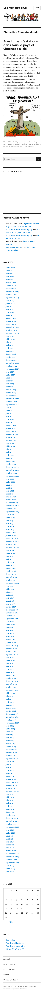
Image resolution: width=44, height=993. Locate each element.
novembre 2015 (12, 648)
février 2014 (10, 708)
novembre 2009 (12, 857)
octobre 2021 (11, 437)
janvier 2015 (11, 678)
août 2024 (10, 336)
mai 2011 (9, 803)
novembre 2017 (12, 577)
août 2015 (10, 657)
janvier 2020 (11, 500)
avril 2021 (10, 455)
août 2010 (10, 830)
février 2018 (10, 568)
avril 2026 (10, 277)
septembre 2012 (12, 758)
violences (12, 146)
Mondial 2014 (35, 144)
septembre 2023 (12, 369)
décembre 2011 (12, 782)
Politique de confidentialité (27, 987)
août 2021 (10, 443)
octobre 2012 (11, 756)
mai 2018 (9, 559)
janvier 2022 (11, 428)
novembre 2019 (12, 506)
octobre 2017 (11, 580)
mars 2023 (10, 387)
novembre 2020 (12, 470)
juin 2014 (9, 696)
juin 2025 (10, 306)
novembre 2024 (12, 327)
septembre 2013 (12, 723)
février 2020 (11, 497)
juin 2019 (9, 521)
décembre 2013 (12, 714)
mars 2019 (10, 529)
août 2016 (10, 622)
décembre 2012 (12, 750)
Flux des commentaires (15, 946)
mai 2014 (9, 699)
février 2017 (10, 604)
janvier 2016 (11, 642)
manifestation (25, 144)
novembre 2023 (12, 363)
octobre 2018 (11, 544)
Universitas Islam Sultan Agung (19, 229)
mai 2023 (9, 381)
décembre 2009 (12, 854)
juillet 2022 (10, 411)
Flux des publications (14, 943)
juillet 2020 (10, 482)
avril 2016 (10, 634)
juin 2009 (10, 872)
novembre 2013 (12, 717)
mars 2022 (10, 422)
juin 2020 (10, 485)
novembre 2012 (12, 753)
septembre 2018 (12, 547)
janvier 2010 (11, 851)
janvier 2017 (11, 607)
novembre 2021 (12, 434)
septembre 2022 (12, 405)
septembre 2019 (12, 512)
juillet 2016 (10, 625)
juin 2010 (9, 836)
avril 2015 (10, 669)
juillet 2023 (10, 375)
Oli (4, 146)
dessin (11, 144)
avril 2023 (10, 384)
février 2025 (11, 318)
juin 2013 (9, 732)
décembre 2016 (12, 610)
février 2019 (11, 532)
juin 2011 (9, 800)
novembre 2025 (12, 292)
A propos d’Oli (9, 964)
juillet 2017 (10, 589)
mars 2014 (10, 705)
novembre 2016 (12, 613)
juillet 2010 (10, 833)
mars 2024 (10, 351)
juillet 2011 (10, 797)
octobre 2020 (11, 473)
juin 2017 (9, 592)
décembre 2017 (12, 574)
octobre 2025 (11, 295)
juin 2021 (9, 449)
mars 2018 (10, 565)
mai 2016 (9, 631)
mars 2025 (10, 315)
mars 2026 (10, 280)
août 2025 (10, 300)
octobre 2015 (11, 651)
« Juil (11, 922)
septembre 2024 (12, 333)
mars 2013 (10, 741)
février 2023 (11, 390)
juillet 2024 (10, 339)
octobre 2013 (11, 720)
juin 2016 (9, 628)
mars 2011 (10, 809)
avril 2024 (10, 348)
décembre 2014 (12, 681)
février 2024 (11, 354)
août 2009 (10, 866)
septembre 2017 (12, 583)
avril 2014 (10, 702)
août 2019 (10, 515)
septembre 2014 (12, 690)
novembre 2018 (12, 541)
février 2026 (11, 283)
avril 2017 (10, 598)
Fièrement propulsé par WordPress (15, 989)
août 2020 (10, 479)
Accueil (6, 959)
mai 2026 (10, 274)
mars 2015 (10, 672)
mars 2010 (10, 845)
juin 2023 (9, 378)
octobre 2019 (11, 509)
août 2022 (10, 408)
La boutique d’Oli (10, 969)
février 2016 (11, 640)
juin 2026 (10, 271)
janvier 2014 (11, 711)
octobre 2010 (11, 824)
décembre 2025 (12, 289)
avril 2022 (10, 419)
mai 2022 (9, 416)
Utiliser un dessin (10, 980)
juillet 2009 (10, 869)
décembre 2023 (12, 360)
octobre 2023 (11, 366)
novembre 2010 (12, 821)
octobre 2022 (11, 402)
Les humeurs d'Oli (15, 7)
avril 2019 (10, 526)
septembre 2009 (12, 863)
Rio (7, 146)
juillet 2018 (10, 553)
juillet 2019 (10, 518)
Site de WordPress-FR (15, 949)
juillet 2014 (10, 693)
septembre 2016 (12, 619)
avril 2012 (10, 770)
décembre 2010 (12, 818)
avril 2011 (9, 806)
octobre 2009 (11, 860)
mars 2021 (10, 458)
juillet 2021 (10, 446)
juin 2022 (10, 413)
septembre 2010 (12, 827)
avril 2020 (10, 491)
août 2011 (9, 794)
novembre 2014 (12, 684)
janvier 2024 (11, 357)
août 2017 (10, 586)
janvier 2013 (11, 747)
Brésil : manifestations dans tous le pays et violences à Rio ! (20, 45)
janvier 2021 (11, 464)
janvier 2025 (11, 321)
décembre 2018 (12, 538)
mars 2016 (10, 637)
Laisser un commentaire (25, 146)
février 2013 (10, 744)
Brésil (31, 142)
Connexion (10, 940)
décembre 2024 (12, 324)
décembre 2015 (12, 645)
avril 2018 (10, 562)
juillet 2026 (10, 268)
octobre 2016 (11, 616)
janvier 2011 (10, 815)
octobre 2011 (11, 788)
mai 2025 (9, 309)
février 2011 (10, 812)
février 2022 (11, 425)
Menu (37, 8)
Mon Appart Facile (13, 247)
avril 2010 (10, 842)
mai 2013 (9, 735)
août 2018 (10, 550)
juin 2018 (9, 556)
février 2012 (10, 776)
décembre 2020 (12, 467)
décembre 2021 (12, 431)
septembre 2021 (12, 440)
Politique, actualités (20, 142)
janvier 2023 (11, 393)
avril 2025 (10, 312)
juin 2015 (9, 663)
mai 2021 (9, 452)
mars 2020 (10, 494)
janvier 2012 (11, 779)
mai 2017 (9, 595)
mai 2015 (9, 666)
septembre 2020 (12, 476)
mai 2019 (9, 524)
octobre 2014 (11, 687)
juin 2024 (10, 342)
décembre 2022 (12, 396)
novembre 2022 (12, 399)
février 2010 (10, 848)
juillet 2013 (10, 729)
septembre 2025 (12, 297)
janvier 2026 (11, 286)
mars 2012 (10, 773)
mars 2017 (10, 601)
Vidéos (6, 975)
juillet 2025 (10, 303)
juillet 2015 (10, 660)
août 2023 (10, 372)
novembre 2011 (12, 785)
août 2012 (10, 761)
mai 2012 (9, 767)
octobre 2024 (11, 330)
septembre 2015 (12, 654)
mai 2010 (9, 839)
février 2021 (10, 461)
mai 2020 (9, 488)
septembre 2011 (12, 791)
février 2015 (10, 675)
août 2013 (10, 726)
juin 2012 (9, 764)
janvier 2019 (11, 535)
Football (17, 144)
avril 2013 (10, 738)
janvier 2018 (11, 571)
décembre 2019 (12, 503)
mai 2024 (9, 345)
